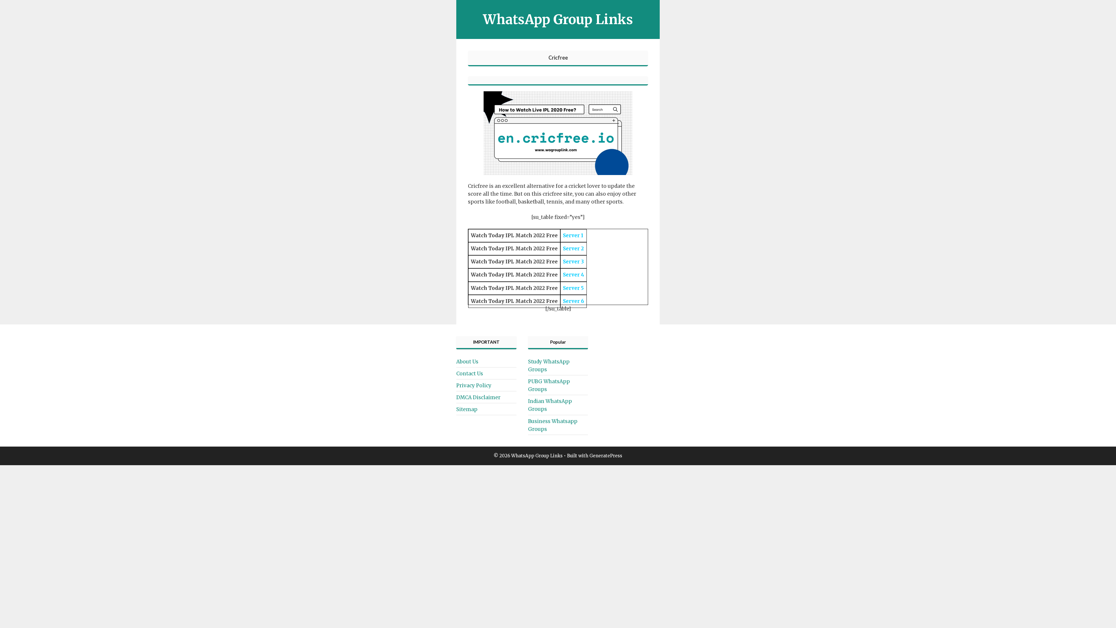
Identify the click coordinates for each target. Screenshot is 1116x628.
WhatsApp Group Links (558, 19)
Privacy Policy (473, 385)
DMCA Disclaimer (478, 397)
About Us (467, 361)
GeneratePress (605, 455)
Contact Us (469, 373)
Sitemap (466, 409)
